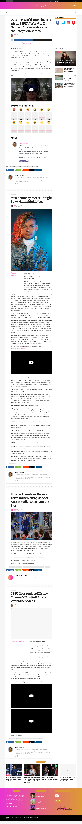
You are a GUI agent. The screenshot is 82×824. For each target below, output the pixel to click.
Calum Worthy (19, 566)
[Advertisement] (66, 37)
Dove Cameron (26, 566)
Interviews (13, 194)
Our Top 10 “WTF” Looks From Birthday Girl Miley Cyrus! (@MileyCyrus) (67, 779)
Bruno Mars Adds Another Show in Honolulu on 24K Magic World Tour (13, 779)
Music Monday (12, 463)
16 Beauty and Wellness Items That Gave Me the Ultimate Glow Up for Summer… (43, 795)
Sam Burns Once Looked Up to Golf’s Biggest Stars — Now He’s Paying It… (43, 801)
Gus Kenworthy (12, 166)
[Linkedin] (17, 183)
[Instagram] (74, 1)
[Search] (75, 12)
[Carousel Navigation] (56, 1)
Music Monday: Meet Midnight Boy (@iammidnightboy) (31, 199)
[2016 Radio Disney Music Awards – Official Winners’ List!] (50, 770)
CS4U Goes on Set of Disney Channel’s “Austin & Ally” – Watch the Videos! (29, 597)
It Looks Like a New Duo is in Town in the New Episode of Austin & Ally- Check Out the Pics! (30, 499)
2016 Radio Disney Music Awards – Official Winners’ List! (50, 779)
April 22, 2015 (17, 36)
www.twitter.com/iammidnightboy (20, 348)
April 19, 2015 (16, 510)
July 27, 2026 (67, 73)
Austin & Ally (41, 566)
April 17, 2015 (16, 606)
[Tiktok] (75, 1)
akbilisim (7, 818)
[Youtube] (72, 1)
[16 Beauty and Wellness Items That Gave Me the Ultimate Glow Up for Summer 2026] (32, 795)
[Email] (28, 161)
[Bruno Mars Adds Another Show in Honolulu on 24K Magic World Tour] (14, 770)
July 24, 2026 (67, 88)
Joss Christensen (27, 166)
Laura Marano (12, 566)
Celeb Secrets (12, 817)
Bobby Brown (35, 166)
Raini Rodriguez (34, 566)
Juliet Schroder (18, 34)
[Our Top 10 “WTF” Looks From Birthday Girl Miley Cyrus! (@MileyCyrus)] (68, 770)
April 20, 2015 (17, 206)
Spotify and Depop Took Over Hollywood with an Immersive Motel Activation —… (43, 807)
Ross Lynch (47, 566)
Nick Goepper (19, 166)
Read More (11, 803)
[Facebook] (70, 1)
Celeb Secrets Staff (19, 509)
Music (8, 774)
